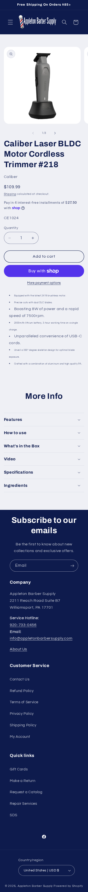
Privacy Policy (22, 714)
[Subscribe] (72, 566)
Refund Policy (21, 691)
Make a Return (22, 781)
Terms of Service (24, 702)
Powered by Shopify (68, 886)
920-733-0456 (23, 625)
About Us (18, 649)
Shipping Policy (23, 725)
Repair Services (23, 803)
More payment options (44, 283)
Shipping (10, 194)
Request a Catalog (26, 792)
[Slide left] (33, 133)
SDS (13, 815)
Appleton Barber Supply (35, 886)
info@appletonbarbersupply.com (41, 638)
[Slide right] (55, 133)
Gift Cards (19, 769)
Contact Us (19, 679)
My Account (20, 737)
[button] (10, 22)
